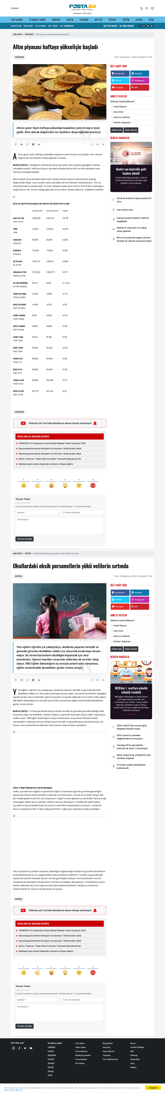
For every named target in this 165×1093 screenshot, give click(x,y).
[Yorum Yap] (92, 144)
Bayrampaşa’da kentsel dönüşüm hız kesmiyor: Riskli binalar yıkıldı (50, 448)
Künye (132, 1043)
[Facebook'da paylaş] (16, 144)
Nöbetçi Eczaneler (83, 1055)
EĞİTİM (126, 19)
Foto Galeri (80, 1043)
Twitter (118, 80)
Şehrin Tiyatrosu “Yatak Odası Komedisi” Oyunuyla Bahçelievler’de (50, 459)
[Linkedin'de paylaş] (39, 144)
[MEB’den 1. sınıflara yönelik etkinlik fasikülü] (131, 673)
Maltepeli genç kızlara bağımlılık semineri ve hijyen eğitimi (46, 464)
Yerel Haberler (81, 1051)
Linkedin (138, 73)
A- (103, 144)
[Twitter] (25, 1048)
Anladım (153, 1087)
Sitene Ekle (134, 1059)
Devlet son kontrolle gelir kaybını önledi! (131, 171)
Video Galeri (80, 1047)
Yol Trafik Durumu (110, 1059)
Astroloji (106, 1047)
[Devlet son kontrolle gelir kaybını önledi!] (131, 154)
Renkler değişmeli (122, 122)
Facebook (119, 73)
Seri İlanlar (80, 1063)
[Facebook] (19, 1048)
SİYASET (112, 19)
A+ (97, 144)
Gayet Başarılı (120, 106)
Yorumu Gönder (24, 539)
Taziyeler (107, 1055)
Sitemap (133, 1055)
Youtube (119, 87)
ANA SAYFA (17, 34)
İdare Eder (118, 112)
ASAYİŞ (139, 19)
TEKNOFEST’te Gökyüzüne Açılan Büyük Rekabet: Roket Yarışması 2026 (52, 443)
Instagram (140, 80)
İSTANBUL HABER (37, 19)
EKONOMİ (84, 19)
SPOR (151, 19)
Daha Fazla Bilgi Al (13, 1089)
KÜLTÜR (98, 19)
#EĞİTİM (18, 576)
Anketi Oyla (117, 130)
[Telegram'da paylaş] (33, 144)
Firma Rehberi (81, 1059)
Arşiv (132, 1063)
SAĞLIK (69, 19)
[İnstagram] (13, 1048)
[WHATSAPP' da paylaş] (27, 144)
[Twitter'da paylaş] (21, 144)
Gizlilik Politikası (137, 1047)
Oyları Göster (131, 130)
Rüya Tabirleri (108, 1051)
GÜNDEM (56, 19)
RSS (136, 87)
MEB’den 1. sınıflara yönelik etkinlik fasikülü (131, 690)
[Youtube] (31, 1048)
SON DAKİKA (17, 19)
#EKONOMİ (19, 57)
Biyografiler (108, 1043)
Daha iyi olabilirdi (122, 117)
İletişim (133, 1067)
